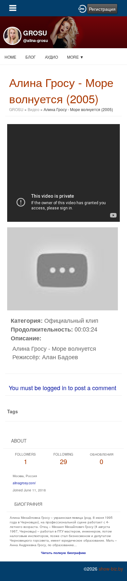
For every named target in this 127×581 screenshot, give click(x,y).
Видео (33, 109)
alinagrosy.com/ (24, 483)
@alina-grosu (35, 40)
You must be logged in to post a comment (62, 387)
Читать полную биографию (63, 552)
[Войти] (82, 8)
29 (63, 459)
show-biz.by (111, 568)
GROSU (16, 109)
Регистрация (102, 9)
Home (10, 57)
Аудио (51, 57)
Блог (30, 57)
